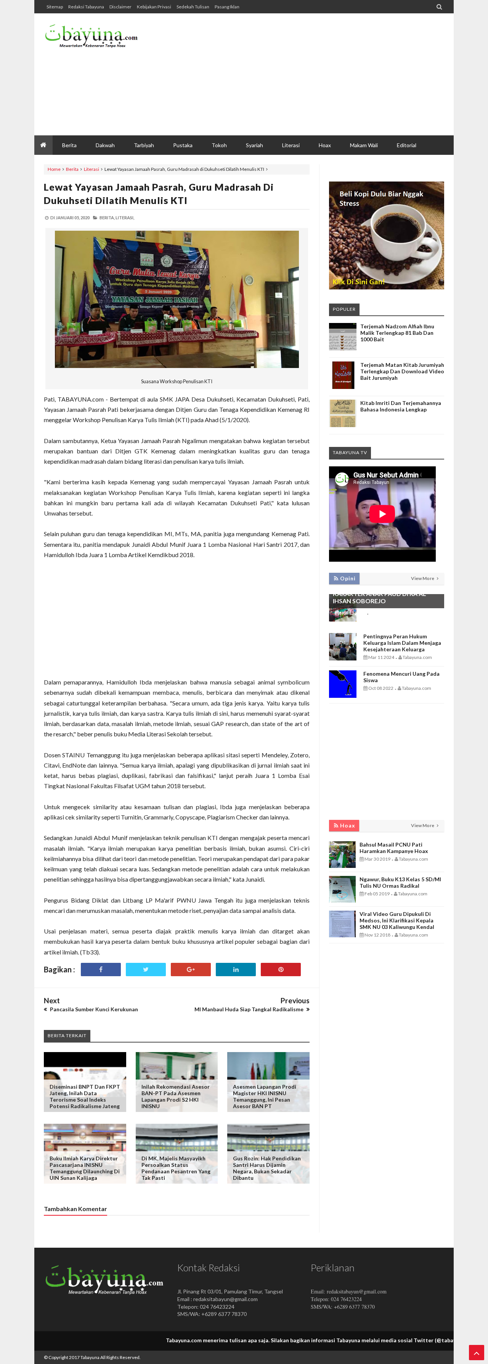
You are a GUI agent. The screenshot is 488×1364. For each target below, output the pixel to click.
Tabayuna (90, 1357)
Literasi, (125, 217)
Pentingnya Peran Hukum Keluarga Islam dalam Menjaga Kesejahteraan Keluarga (402, 642)
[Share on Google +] (191, 969)
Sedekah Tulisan (193, 7)
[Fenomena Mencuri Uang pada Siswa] (342, 695)
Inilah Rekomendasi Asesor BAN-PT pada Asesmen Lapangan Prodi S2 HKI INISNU (175, 1096)
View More (423, 578)
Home (54, 169)
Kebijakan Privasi (154, 7)
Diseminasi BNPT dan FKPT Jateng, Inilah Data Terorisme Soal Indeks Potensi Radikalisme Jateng (85, 1096)
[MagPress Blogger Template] (101, 38)
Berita (72, 169)
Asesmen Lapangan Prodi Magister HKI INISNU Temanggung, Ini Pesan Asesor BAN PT (264, 1096)
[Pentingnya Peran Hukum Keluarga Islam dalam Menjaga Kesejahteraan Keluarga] (342, 658)
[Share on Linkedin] (236, 969)
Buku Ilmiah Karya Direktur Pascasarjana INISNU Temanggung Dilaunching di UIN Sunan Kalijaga (85, 1168)
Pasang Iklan (227, 7)
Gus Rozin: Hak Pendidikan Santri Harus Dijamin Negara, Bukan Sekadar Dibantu (267, 1168)
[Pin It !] (281, 969)
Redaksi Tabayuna (86, 7)
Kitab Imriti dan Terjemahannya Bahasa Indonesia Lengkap (400, 406)
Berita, (107, 217)
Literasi (91, 169)
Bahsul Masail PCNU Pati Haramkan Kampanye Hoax (394, 847)
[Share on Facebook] (101, 969)
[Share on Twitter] (146, 969)
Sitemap (55, 7)
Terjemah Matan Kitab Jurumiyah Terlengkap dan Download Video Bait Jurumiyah (402, 371)
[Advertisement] (305, 74)
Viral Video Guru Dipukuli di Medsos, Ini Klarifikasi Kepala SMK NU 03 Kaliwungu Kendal (397, 920)
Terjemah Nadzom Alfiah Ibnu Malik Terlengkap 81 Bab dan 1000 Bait (397, 332)
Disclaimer (120, 7)
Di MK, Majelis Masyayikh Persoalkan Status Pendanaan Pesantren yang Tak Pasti (175, 1168)
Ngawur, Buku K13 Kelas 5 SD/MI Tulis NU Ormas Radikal (400, 882)
